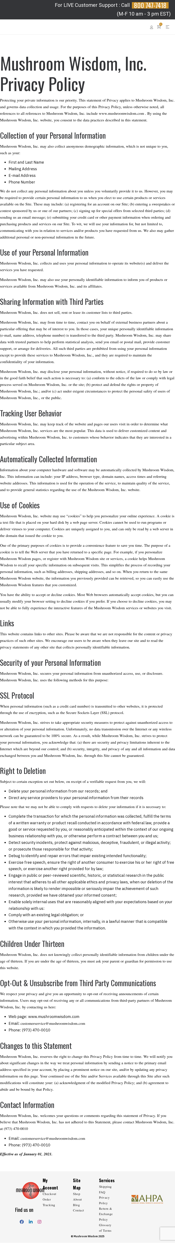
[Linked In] (31, 1221)
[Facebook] (22, 1221)
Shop (76, 1194)
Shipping (105, 1186)
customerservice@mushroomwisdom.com (52, 1023)
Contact (78, 1210)
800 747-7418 (150, 5)
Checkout (49, 1194)
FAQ (102, 1192)
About (77, 1199)
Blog (76, 1205)
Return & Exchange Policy (106, 1213)
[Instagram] (39, 1221)
